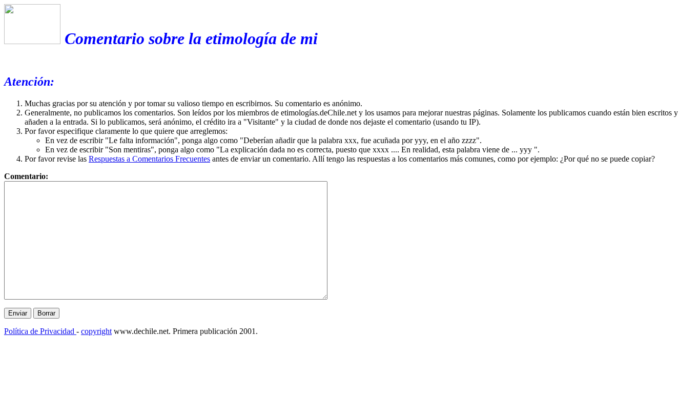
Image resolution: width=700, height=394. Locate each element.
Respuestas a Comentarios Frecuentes (149, 158)
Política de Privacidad (40, 331)
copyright (96, 331)
